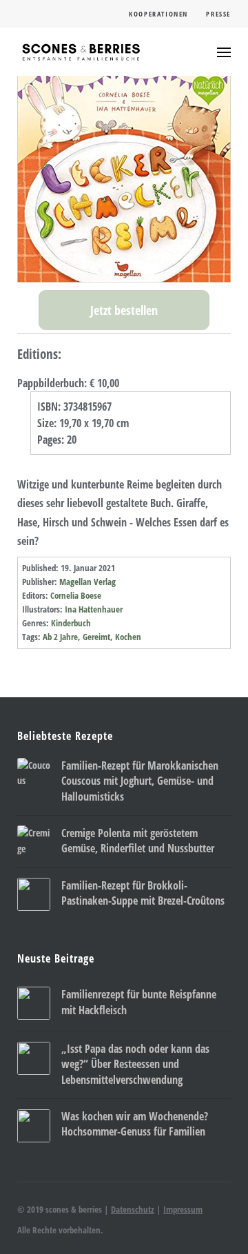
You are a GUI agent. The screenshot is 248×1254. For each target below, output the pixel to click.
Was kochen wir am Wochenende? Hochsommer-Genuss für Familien (134, 1124)
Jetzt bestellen (124, 310)
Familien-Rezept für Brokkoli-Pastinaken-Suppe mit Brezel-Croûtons (143, 893)
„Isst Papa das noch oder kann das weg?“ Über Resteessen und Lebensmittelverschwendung (135, 1064)
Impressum (183, 1209)
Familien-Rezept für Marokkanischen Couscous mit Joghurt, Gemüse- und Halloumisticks (139, 781)
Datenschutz (132, 1209)
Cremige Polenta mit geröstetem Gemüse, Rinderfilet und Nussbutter (137, 840)
